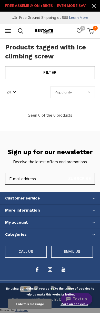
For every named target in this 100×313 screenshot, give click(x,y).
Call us (25, 251)
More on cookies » (74, 304)
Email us (72, 251)
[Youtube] (63, 269)
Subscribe (79, 178)
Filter (49, 72)
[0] (90, 31)
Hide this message (30, 304)
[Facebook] (37, 269)
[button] (7, 31)
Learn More (78, 17)
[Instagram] (50, 269)
